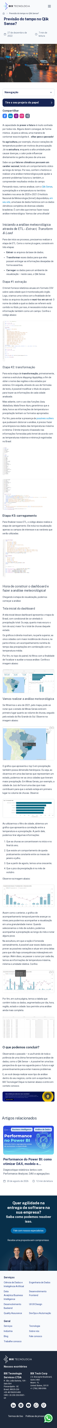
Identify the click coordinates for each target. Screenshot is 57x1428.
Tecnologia (34, 1326)
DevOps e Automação (40, 1313)
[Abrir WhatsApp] (48, 1418)
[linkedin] (13, 1405)
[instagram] (20, 1405)
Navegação (11, 92)
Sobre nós (34, 1331)
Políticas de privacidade (37, 1416)
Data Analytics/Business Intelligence (13, 1295)
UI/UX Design (35, 1304)
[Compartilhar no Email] (22, 116)
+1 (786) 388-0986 (38, 1388)
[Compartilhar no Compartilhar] (27, 116)
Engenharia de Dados (39, 1282)
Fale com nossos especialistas (28, 1230)
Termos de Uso (15, 1416)
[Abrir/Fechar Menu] (49, 6)
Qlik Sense (47, 186)
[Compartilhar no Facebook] (5, 116)
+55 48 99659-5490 (12, 1392)
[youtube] (28, 1405)
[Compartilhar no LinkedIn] (10, 116)
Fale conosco (35, 1336)
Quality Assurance (13, 1313)
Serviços (8, 1326)
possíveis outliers (45, 418)
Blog (6, 1336)
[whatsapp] (36, 1405)
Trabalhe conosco (13, 1341)
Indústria (8, 1331)
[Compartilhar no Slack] (16, 116)
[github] (43, 1405)
